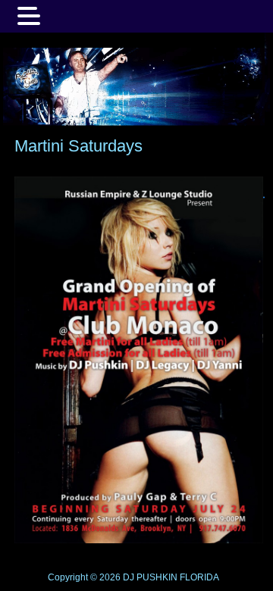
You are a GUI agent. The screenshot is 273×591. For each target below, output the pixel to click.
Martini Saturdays (78, 145)
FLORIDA (199, 577)
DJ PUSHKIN (149, 577)
